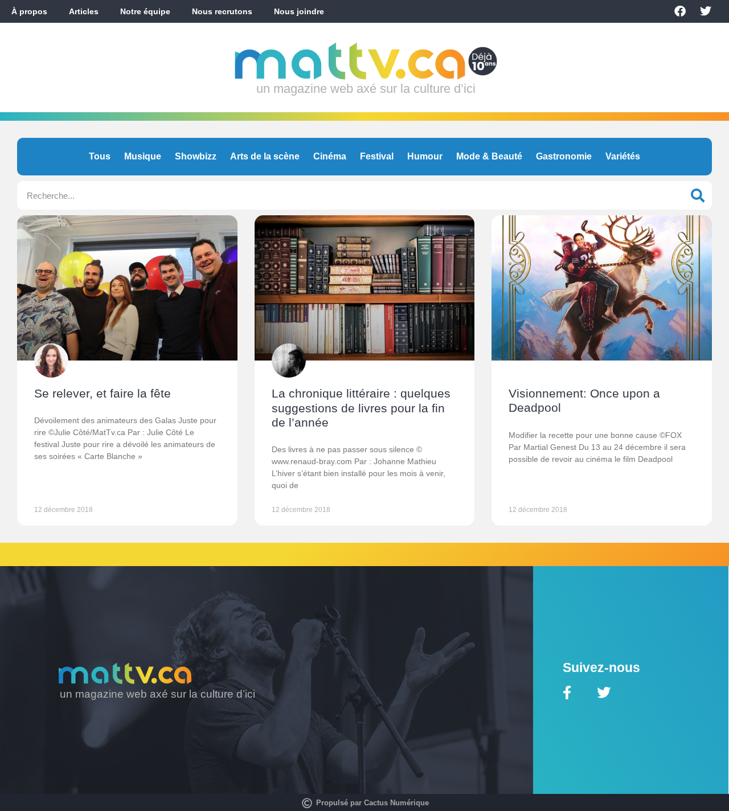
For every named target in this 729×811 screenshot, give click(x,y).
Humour (425, 156)
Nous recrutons (222, 11)
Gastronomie (564, 156)
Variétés (622, 156)
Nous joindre (299, 11)
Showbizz (195, 156)
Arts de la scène (265, 156)
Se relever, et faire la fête (102, 393)
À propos (29, 11)
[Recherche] (697, 195)
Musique (142, 156)
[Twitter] (705, 11)
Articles (84, 11)
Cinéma (329, 156)
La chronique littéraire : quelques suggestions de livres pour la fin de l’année (361, 407)
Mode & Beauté (489, 156)
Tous (99, 156)
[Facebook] (680, 11)
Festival (377, 156)
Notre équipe (145, 11)
